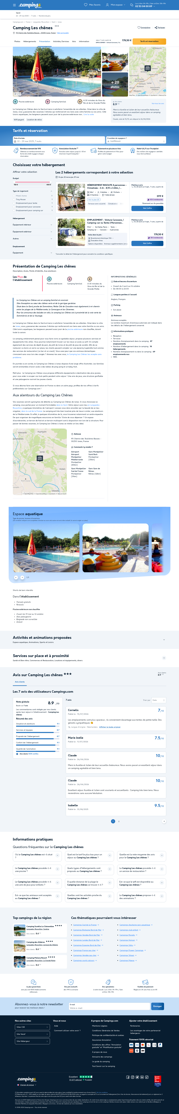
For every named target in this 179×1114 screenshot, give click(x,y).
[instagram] (132, 1077)
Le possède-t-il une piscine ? (33, 870)
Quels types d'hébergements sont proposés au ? (84, 870)
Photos (17, 41)
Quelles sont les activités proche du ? (84, 897)
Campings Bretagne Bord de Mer (87, 930)
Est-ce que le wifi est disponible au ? (136, 883)
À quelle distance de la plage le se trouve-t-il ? (85, 883)
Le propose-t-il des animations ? (137, 897)
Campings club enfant (129, 930)
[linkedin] (142, 1077)
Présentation (44, 41)
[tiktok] (146, 1077)
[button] (14, 5)
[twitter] (137, 1077)
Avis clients (20, 682)
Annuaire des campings (102, 1057)
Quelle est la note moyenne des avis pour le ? (137, 856)
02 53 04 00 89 (143, 6)
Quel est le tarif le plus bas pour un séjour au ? (84, 856)
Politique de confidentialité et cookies (108, 1035)
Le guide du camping (101, 1062)
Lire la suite (89, 114)
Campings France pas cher (84, 950)
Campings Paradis (127, 935)
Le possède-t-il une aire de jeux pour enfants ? (33, 883)
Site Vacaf (21, 1034)
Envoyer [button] (157, 1006)
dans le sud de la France (31, 411)
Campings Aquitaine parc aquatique (135, 925)
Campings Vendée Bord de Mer (86, 935)
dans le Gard (61, 405)
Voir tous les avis (158, 104)
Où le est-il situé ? (33, 856)
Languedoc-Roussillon (41, 22)
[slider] (14, 182)
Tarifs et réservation (149, 41)
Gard (53, 22)
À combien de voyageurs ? (117, 138)
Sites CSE (21, 1027)
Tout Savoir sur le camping (103, 1066)
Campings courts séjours (83, 961)
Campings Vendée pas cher (84, 955)
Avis (74, 41)
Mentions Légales (99, 1026)
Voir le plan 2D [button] (93, 200)
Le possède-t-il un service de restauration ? (137, 870)
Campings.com (18, 22)
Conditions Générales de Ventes (106, 1031)
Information (84, 41)
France (28, 22)
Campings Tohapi (127, 955)
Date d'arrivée (19, 138)
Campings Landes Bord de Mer (86, 940)
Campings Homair (127, 940)
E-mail (72, 1005)
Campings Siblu (126, 945)
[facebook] (127, 1077)
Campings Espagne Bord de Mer (87, 945)
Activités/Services (61, 41)
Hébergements (29, 41)
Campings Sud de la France (85, 925)
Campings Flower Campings (131, 950)
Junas (60, 22)
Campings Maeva (127, 961)
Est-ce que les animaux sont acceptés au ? (33, 897)
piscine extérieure (75, 329)
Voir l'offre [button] (147, 208)
